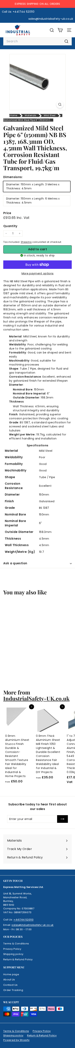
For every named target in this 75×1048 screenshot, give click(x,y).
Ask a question (15, 563)
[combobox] (37, 41)
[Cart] (60, 30)
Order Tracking (13, 990)
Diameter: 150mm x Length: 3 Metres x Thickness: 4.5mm (33, 186)
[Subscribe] (62, 819)
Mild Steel (49, 115)
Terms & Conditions (16, 943)
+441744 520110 (23, 919)
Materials (30, 115)
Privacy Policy (12, 949)
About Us (9, 979)
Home (13, 115)
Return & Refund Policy (18, 959)
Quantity (10, 226)
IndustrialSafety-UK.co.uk (36, 698)
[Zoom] (59, 104)
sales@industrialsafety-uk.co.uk (32, 925)
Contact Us (10, 985)
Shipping (26, 242)
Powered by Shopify (16, 1040)
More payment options (38, 273)
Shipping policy (13, 954)
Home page (11, 974)
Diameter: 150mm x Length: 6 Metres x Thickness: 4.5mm (33, 201)
